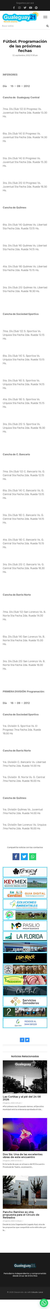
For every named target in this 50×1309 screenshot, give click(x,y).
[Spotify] (36, 8)
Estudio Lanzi (37, 1292)
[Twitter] (25, 8)
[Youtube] (30, 8)
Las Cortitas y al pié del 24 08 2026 (22, 1098)
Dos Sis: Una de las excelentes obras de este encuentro (22, 1156)
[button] (44, 1303)
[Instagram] (19, 8)
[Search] (47, 26)
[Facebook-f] (14, 8)
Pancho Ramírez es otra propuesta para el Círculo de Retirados (21, 1215)
